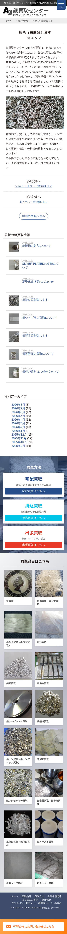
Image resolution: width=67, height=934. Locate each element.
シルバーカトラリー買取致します (33, 186)
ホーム (14, 896)
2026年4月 (18, 419)
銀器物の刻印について (36, 244)
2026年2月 (18, 427)
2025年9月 (18, 445)
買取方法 (39, 896)
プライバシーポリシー (23, 903)
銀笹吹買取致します (35, 334)
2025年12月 (19, 434)
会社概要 (46, 899)
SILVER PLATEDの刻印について (40, 264)
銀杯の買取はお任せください (40, 370)
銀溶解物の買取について (38, 352)
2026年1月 (18, 430)
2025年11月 (18, 438)
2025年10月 (19, 442)
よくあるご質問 (30, 899)
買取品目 (26, 896)
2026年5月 (18, 415)
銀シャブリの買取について (39, 316)
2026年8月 (18, 404)
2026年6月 (18, 412)
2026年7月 (18, 408)
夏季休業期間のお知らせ (38, 280)
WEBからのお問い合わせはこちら (33, 926)
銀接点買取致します (35, 298)
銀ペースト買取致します (33, 201)
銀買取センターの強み (49, 903)
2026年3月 (18, 423)
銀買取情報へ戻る (33, 216)
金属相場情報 (54, 896)
